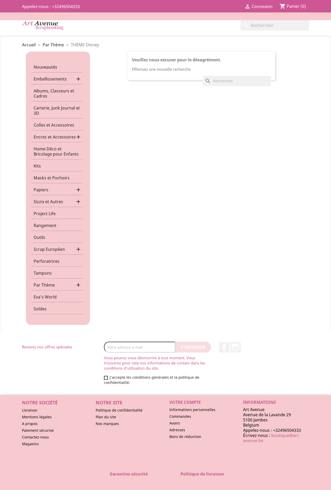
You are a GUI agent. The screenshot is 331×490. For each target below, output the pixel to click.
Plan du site (106, 416)
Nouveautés (45, 67)
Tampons (43, 273)
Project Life (45, 213)
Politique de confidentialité (119, 410)
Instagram (235, 347)
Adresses (177, 429)
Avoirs (174, 423)
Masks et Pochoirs (52, 178)
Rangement (45, 225)
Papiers (41, 190)
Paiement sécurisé (38, 430)
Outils (39, 237)
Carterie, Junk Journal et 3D (57, 110)
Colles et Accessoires (54, 125)
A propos (29, 423)
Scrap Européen (49, 249)
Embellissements (50, 79)
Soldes (40, 309)
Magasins (30, 443)
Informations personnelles (192, 409)
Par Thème (44, 285)
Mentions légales (37, 416)
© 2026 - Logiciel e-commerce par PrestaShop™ (166, 483)
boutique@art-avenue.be (271, 438)
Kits (37, 166)
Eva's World (45, 297)
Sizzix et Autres (48, 201)
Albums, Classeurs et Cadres (54, 93)
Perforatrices (46, 261)
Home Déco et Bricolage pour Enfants (56, 151)
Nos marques (107, 423)
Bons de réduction (185, 436)
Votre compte (185, 402)
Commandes (180, 416)
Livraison (29, 410)
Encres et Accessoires (55, 137)
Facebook (224, 347)
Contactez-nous (35, 437)
